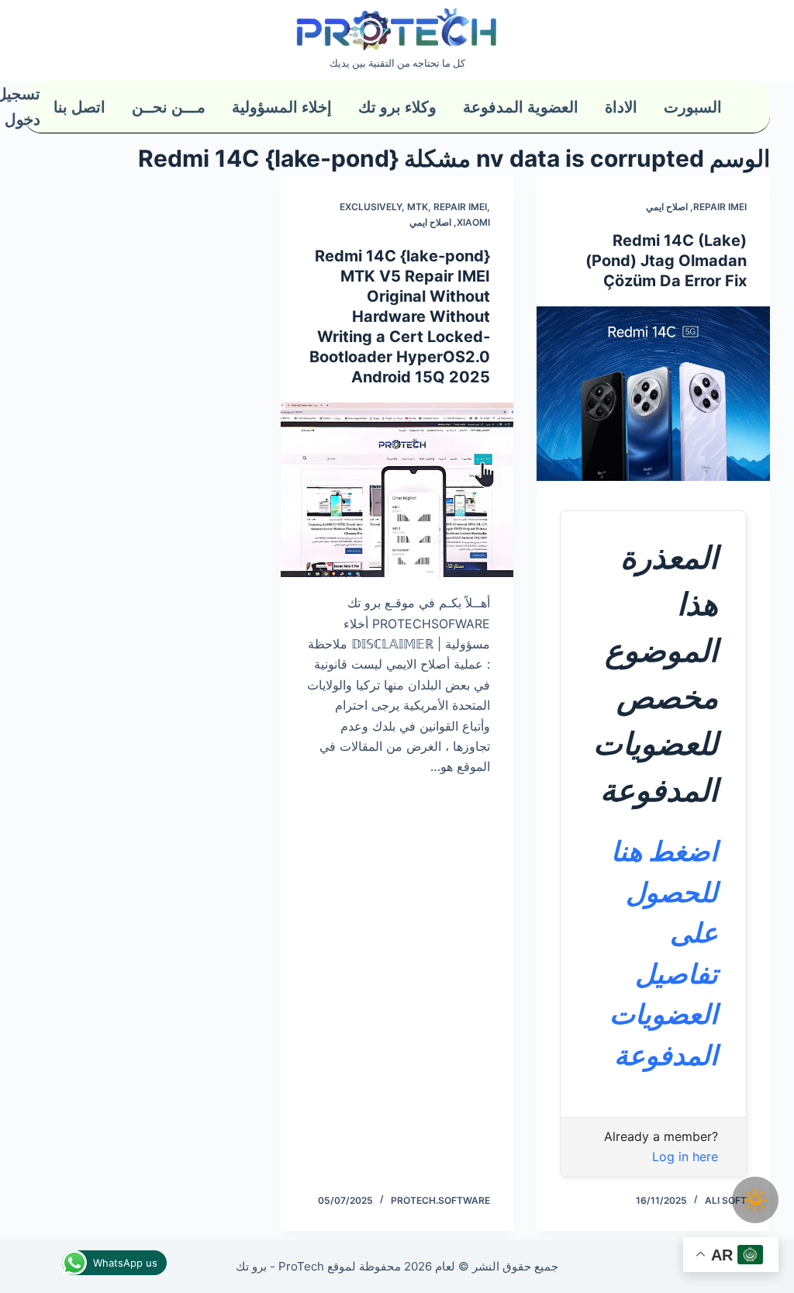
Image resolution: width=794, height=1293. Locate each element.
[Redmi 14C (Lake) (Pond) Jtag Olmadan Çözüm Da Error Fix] (653, 394)
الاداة (621, 107)
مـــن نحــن (168, 107)
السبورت (693, 107)
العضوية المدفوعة (520, 107)
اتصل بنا (79, 107)
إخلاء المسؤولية (282, 107)
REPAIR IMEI (720, 207)
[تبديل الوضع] (755, 1200)
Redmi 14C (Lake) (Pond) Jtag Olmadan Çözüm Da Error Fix (666, 260)
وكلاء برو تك (397, 107)
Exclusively (371, 207)
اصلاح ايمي (667, 207)
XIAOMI (473, 222)
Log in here (685, 1156)
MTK (417, 207)
